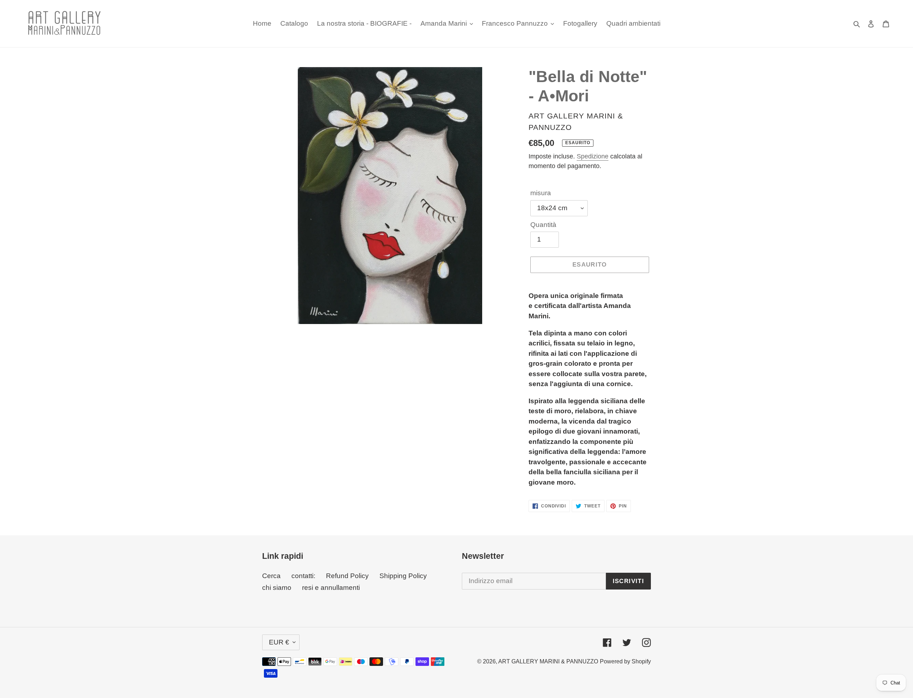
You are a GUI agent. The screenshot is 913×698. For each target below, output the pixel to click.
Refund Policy (347, 576)
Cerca (271, 576)
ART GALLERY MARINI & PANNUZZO (548, 661)
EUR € (279, 642)
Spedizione (592, 156)
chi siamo (276, 587)
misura (540, 193)
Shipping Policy (403, 576)
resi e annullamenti (331, 587)
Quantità (543, 224)
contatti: (303, 576)
